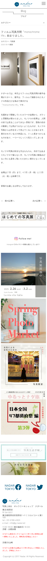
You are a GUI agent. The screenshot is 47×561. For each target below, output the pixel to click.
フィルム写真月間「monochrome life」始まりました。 (20, 33)
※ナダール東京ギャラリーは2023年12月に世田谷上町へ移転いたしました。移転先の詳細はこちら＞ (22, 535)
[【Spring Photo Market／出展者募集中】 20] (23, 321)
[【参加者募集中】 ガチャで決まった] (23, 412)
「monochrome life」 (10, 105)
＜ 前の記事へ (7, 201)
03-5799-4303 (13, 520)
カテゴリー (6, 22)
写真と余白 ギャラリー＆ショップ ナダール (22, 506)
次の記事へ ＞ (39, 201)
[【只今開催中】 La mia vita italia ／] (23, 275)
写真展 (12, 41)
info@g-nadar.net (17, 523)
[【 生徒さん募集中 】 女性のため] (23, 366)
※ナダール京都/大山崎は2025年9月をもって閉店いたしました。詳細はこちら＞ (23, 549)
